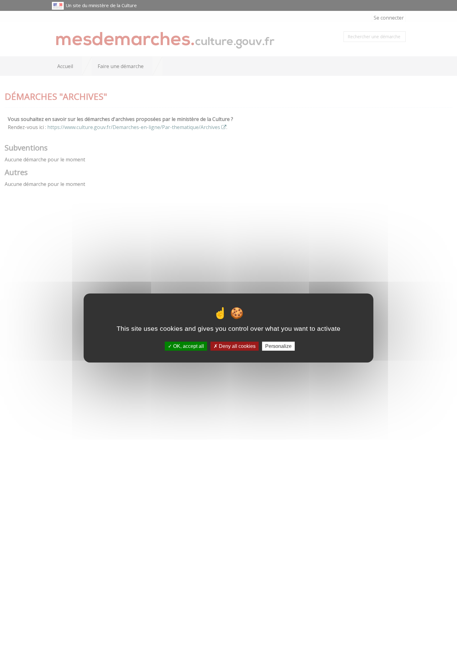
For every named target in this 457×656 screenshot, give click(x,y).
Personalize (278, 346)
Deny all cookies (237, 346)
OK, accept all (188, 346)
